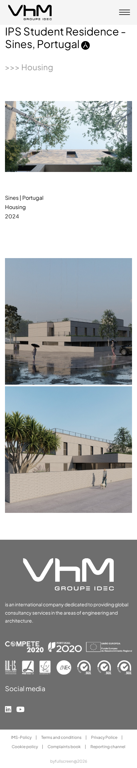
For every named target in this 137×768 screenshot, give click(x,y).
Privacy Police (104, 737)
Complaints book (64, 746)
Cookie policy (25, 746)
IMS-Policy (21, 737)
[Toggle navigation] (124, 13)
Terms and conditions (61, 737)
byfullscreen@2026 (68, 761)
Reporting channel (107, 746)
